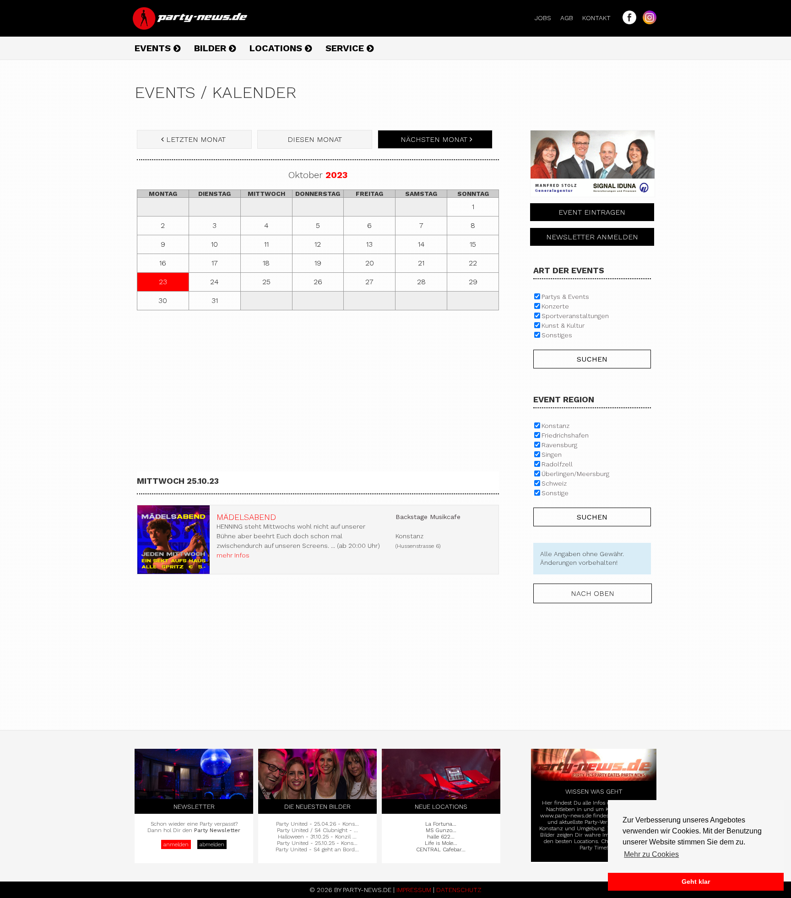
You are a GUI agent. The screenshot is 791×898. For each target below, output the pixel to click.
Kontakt (600, 18)
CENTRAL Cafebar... (441, 849)
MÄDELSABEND (246, 517)
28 (421, 281)
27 (369, 281)
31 (214, 300)
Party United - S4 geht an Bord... (317, 849)
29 (473, 281)
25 (266, 281)
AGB (570, 18)
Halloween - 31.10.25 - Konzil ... (317, 836)
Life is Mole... (441, 843)
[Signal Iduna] (592, 199)
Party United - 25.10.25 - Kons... (317, 843)
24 (214, 281)
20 (369, 263)
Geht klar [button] (696, 881)
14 (421, 244)
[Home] (191, 27)
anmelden (176, 844)
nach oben (592, 593)
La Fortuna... (440, 824)
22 (473, 263)
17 (214, 263)
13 (369, 244)
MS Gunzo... (441, 830)
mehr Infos (233, 555)
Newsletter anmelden (592, 237)
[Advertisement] (318, 383)
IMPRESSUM (413, 889)
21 (421, 263)
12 (317, 244)
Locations (277, 48)
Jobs (546, 18)
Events (154, 48)
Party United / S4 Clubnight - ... (317, 830)
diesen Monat (314, 139)
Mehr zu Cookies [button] (651, 854)
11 (266, 244)
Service (346, 48)
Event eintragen (591, 212)
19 (317, 263)
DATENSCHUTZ (459, 889)
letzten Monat (196, 139)
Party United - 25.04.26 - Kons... (317, 824)
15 (473, 244)
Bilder (211, 48)
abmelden (212, 844)
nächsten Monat (434, 139)
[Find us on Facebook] (627, 22)
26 (318, 281)
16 (162, 263)
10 (214, 244)
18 (266, 263)
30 (162, 300)
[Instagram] (647, 22)
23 (163, 281)
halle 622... (441, 836)
